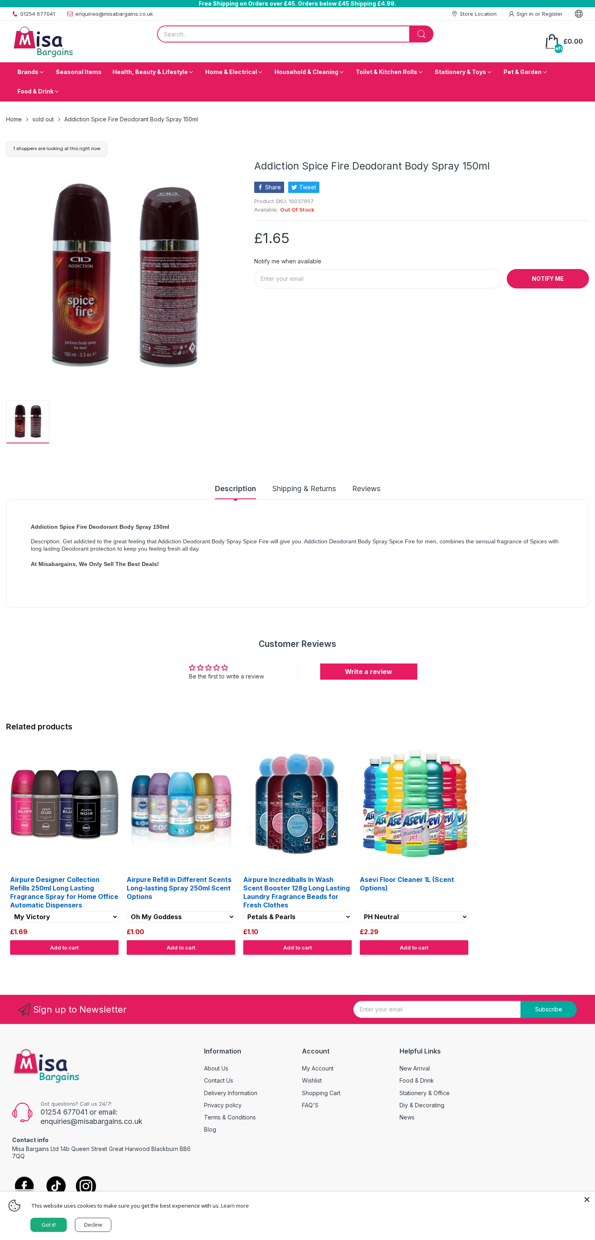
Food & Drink (417, 1080)
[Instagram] (86, 1187)
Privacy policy (223, 1105)
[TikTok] (56, 1187)
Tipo (562, 962)
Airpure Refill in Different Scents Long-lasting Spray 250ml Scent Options (179, 888)
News (407, 1117)
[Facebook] (24, 1187)
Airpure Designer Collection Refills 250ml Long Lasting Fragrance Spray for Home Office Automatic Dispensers (64, 892)
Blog (210, 1129)
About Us (216, 1068)
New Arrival (415, 1068)
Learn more (235, 1205)
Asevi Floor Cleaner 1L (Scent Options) (407, 883)
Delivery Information (230, 1093)
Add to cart (64, 947)
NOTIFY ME (548, 278)
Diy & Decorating (422, 1105)
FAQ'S (310, 1105)
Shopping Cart (321, 1093)
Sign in (525, 14)
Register (552, 14)
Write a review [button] (368, 672)
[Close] (587, 1199)
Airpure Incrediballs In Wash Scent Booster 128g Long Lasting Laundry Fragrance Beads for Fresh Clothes (296, 892)
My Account (318, 1068)
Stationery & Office (425, 1093)
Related (579, 962)
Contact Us (218, 1080)
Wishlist (312, 1080)
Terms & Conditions (230, 1117)
